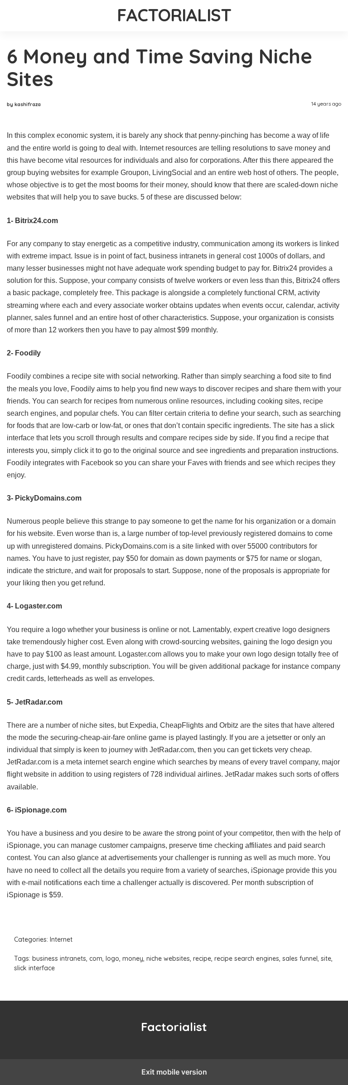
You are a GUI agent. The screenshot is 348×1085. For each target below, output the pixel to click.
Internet (61, 939)
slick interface (34, 968)
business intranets (59, 958)
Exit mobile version (174, 1071)
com (95, 958)
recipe (202, 958)
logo (112, 958)
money (132, 958)
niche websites (168, 958)
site (326, 958)
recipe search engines (246, 958)
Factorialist (174, 15)
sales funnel (300, 958)
